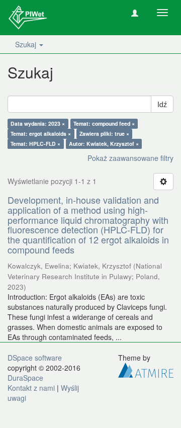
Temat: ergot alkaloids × (41, 133)
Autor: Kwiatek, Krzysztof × (104, 143)
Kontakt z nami (31, 388)
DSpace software (35, 358)
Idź (162, 104)
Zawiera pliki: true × (104, 133)
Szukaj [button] (26, 44)
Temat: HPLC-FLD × (35, 143)
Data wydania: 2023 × (38, 123)
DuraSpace (25, 378)
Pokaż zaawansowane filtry (130, 158)
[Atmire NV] (145, 369)
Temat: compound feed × (104, 123)
